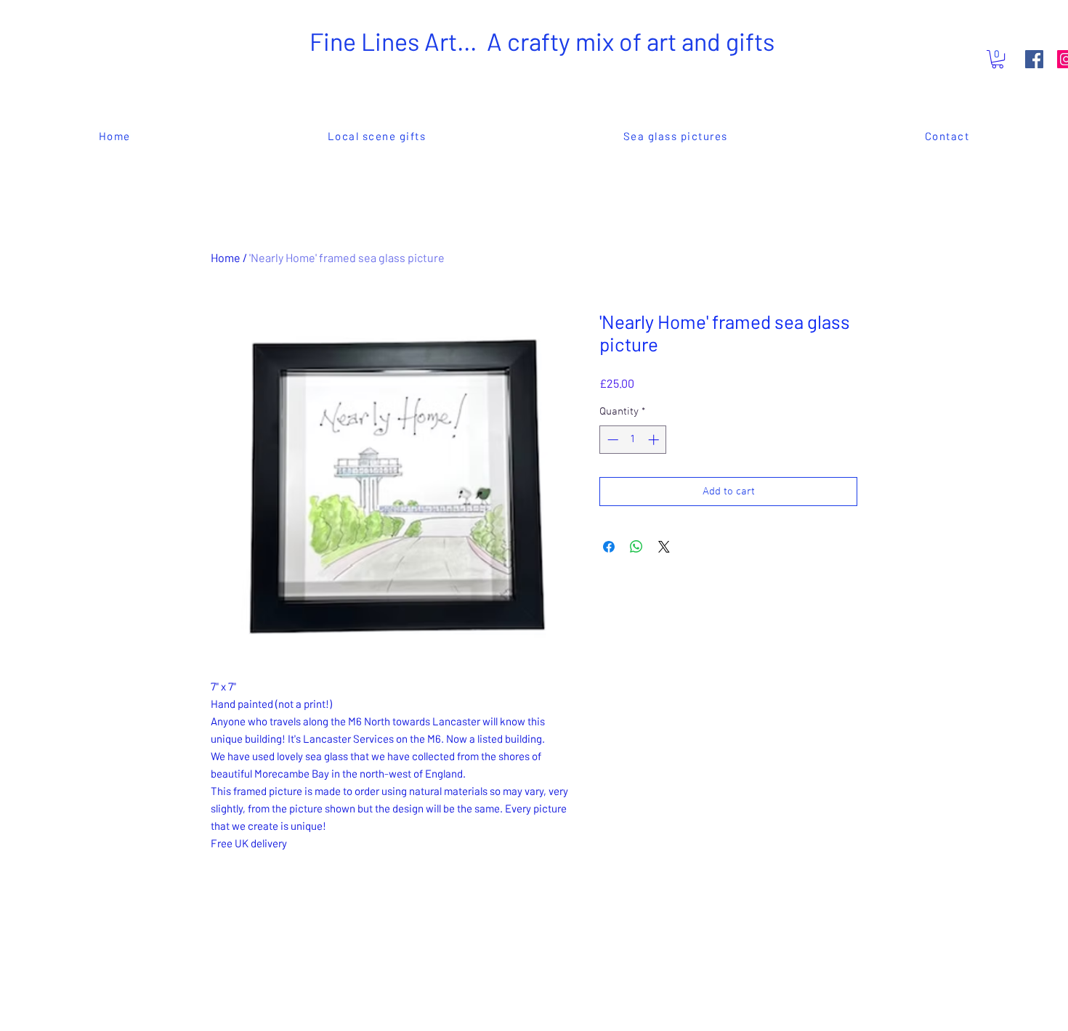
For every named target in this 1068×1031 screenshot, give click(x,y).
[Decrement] (611, 439)
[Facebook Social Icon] (1034, 59)
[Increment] (655, 439)
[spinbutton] (633, 439)
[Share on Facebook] (609, 546)
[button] (997, 59)
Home (225, 257)
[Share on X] (664, 546)
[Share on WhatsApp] (636, 546)
